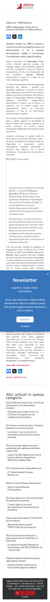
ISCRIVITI (25, 319)
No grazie (25, 326)
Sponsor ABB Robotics (16, 377)
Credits (25, 596)
